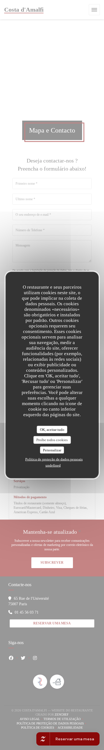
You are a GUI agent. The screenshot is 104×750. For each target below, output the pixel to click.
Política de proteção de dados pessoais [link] (54, 459)
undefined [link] (53, 465)
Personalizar (52, 450)
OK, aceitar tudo (52, 429)
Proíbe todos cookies (52, 440)
